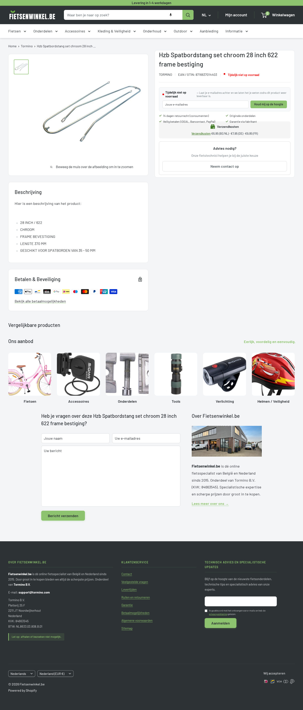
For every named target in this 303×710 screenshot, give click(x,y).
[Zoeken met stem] (170, 15)
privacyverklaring (218, 614)
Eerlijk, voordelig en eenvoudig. (270, 341)
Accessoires (75, 31)
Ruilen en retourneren (135, 597)
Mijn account (236, 15)
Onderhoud (152, 31)
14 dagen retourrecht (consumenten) (186, 116)
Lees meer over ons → (210, 503)
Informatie (234, 31)
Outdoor (181, 31)
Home (12, 46)
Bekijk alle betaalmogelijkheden (40, 301)
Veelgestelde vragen (134, 582)
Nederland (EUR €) (52, 674)
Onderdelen (43, 31)
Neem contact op (224, 166)
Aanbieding (209, 31)
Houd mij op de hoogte (268, 104)
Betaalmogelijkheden (135, 613)
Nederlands (18, 674)
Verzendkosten (201, 133)
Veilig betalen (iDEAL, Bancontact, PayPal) (189, 121)
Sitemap (127, 628)
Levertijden (129, 589)
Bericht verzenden (63, 515)
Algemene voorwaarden (137, 620)
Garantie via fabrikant (243, 121)
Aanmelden (220, 623)
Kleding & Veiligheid (114, 31)
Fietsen (15, 31)
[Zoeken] (188, 15)
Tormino (27, 46)
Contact (126, 574)
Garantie (127, 605)
